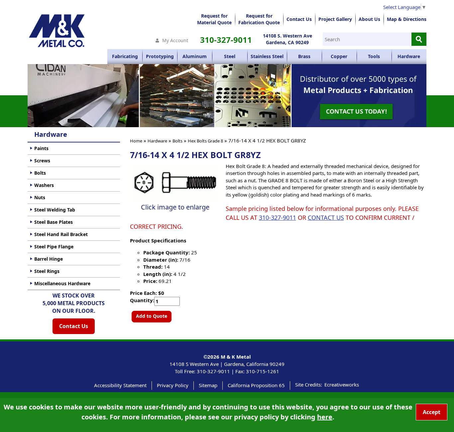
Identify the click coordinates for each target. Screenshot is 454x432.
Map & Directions (406, 19)
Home (136, 141)
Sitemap (208, 385)
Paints (41, 148)
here (324, 416)
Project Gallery (335, 19)
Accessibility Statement (120, 385)
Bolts (177, 141)
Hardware (408, 56)
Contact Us (299, 19)
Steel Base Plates (53, 222)
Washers (44, 185)
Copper (339, 56)
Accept (431, 412)
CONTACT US (326, 217)
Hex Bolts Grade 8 (205, 141)
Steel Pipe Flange (53, 246)
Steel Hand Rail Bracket (61, 234)
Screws (42, 160)
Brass (304, 56)
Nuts (39, 197)
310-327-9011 (226, 39)
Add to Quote (151, 316)
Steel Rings (46, 271)
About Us (369, 19)
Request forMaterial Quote (214, 19)
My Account (175, 40)
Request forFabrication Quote (259, 19)
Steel (229, 56)
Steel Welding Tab (54, 210)
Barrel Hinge (48, 259)
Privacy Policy (172, 385)
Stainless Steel (267, 56)
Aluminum (194, 56)
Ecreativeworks (341, 384)
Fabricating (125, 56)
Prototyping (160, 56)
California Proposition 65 (256, 385)
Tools (374, 56)
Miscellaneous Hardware (62, 283)
